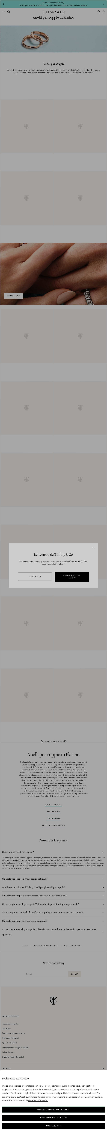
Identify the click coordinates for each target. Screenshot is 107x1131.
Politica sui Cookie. (38, 1100)
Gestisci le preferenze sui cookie (53, 1109)
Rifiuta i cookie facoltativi (53, 1118)
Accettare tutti (53, 1126)
